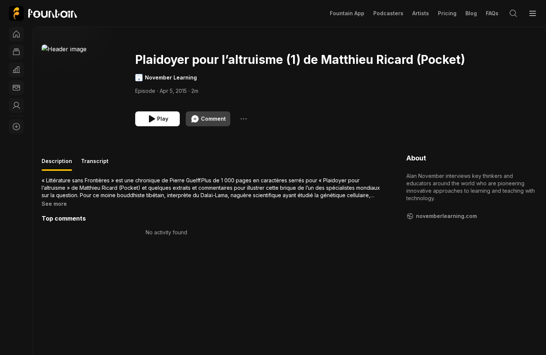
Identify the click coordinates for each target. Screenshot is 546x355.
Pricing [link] (447, 13)
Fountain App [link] (347, 13)
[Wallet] (16, 87)
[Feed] (16, 52)
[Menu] (532, 13)
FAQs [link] (492, 13)
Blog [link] (471, 13)
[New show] (16, 126)
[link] (43, 13)
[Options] (243, 118)
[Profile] (16, 105)
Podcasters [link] (388, 13)
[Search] (513, 13)
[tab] (57, 164)
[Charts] (16, 69)
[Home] (16, 34)
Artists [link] (420, 13)
